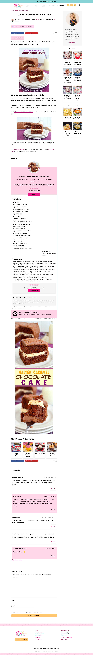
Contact (52, 5)
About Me (36, 5)
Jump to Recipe (18, 38)
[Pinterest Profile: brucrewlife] (15, 313)
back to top (21, 639)
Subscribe (60, 5)
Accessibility (64, 639)
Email (13, 606)
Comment (14, 578)
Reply (53, 488)
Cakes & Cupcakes (23, 10)
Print (34, 194)
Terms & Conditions (66, 637)
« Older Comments (16, 560)
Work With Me (65, 630)
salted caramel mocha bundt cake (23, 112)
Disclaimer (64, 635)
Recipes (16, 10)
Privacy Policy (65, 633)
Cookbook (38, 635)
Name (13, 600)
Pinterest (48, 314)
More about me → (72, 42)
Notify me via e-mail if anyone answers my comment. (27, 612)
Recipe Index (39, 633)
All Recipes (43, 5)
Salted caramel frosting (17, 149)
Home (12, 10)
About (37, 630)
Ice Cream (29, 5)
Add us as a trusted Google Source (23, 26)
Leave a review (34, 290)
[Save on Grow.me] (40, 33)
